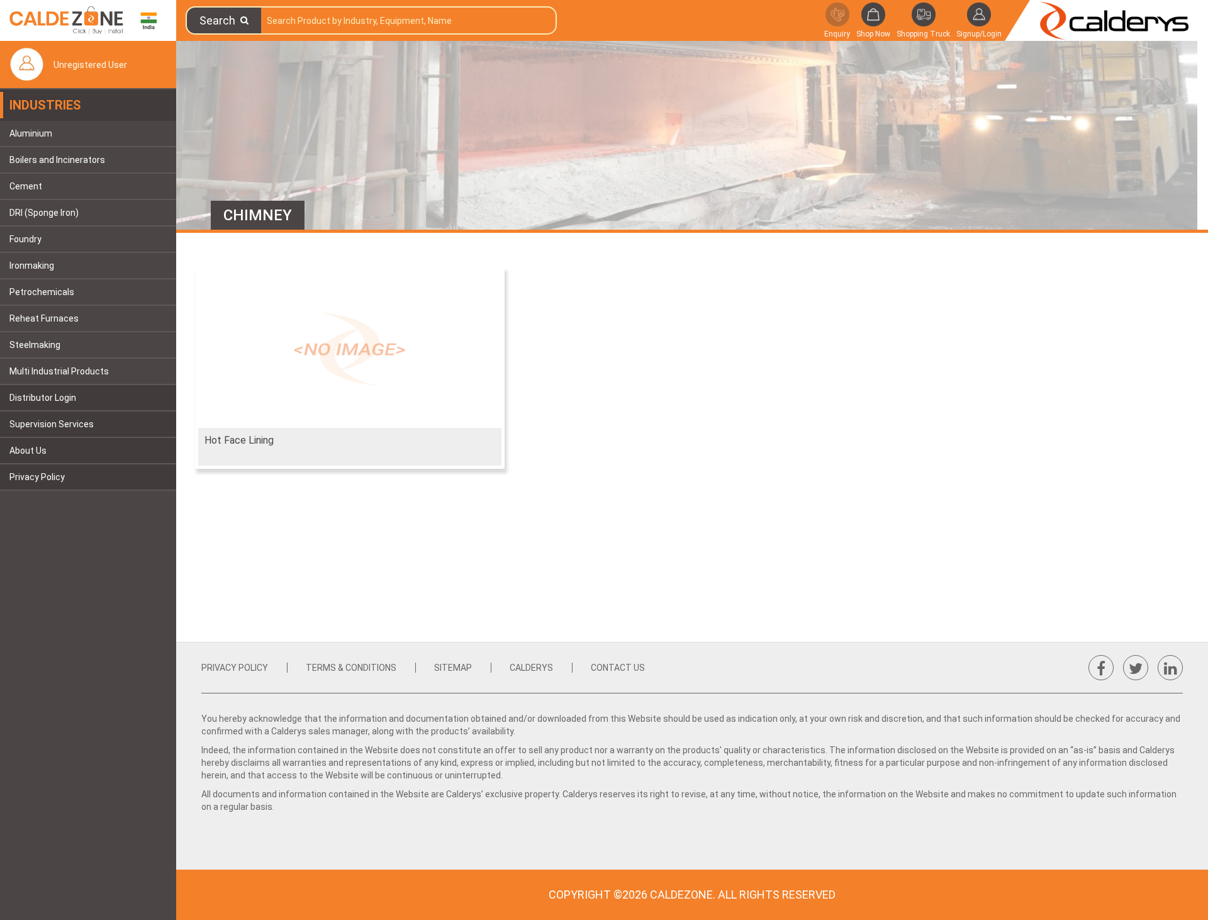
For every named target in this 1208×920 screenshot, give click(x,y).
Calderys (531, 668)
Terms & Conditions (351, 668)
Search (219, 20)
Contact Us (618, 668)
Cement (25, 186)
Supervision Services (51, 424)
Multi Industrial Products (59, 371)
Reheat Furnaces (44, 318)
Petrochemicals (41, 292)
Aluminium (30, 133)
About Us (28, 451)
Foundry (25, 239)
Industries (45, 105)
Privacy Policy (37, 477)
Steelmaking (34, 345)
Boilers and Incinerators (57, 160)
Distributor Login (42, 398)
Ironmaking (31, 266)
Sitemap (453, 668)
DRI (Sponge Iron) (44, 213)
